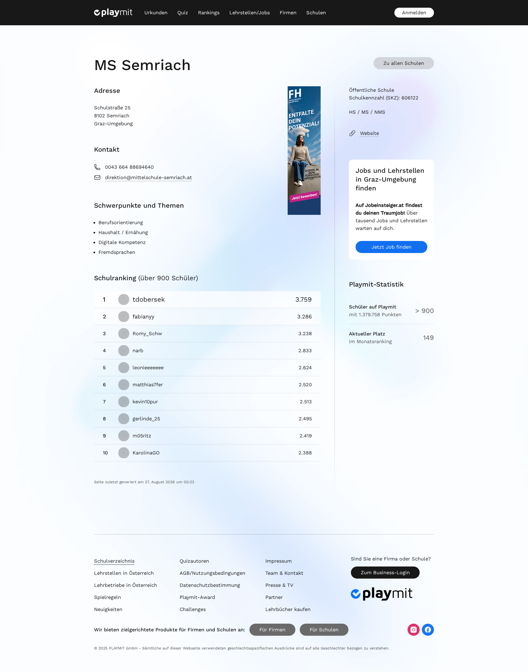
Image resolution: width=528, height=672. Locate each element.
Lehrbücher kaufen (287, 609)
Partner (274, 597)
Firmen (288, 12)
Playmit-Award (197, 597)
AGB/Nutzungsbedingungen (212, 573)
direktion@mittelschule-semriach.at (148, 177)
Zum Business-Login (385, 572)
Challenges (193, 609)
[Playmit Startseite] (113, 12)
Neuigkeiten (108, 609)
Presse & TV (279, 585)
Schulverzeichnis (114, 561)
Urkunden (155, 12)
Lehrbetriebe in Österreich (125, 585)
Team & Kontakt (284, 573)
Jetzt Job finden (391, 247)
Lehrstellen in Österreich (124, 573)
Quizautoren (194, 561)
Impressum (278, 561)
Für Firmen (272, 629)
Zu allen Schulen (403, 63)
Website (369, 133)
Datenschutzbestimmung (210, 585)
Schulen (316, 12)
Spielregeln (107, 597)
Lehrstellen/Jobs (249, 12)
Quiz (182, 12)
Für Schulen (324, 629)
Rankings (208, 12)
